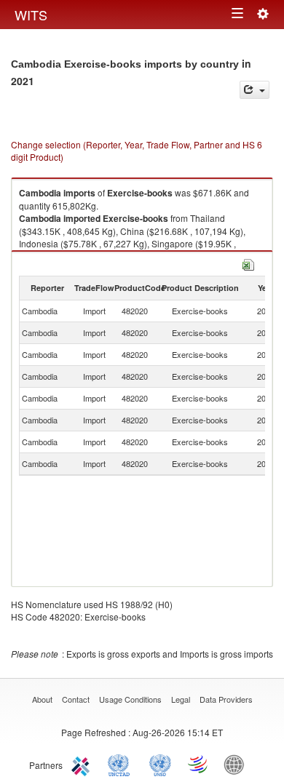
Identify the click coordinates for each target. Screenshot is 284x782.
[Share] (254, 90)
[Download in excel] (248, 263)
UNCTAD (121, 763)
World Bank (237, 763)
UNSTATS (160, 763)
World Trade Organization (198, 763)
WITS (31, 14)
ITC (83, 763)
